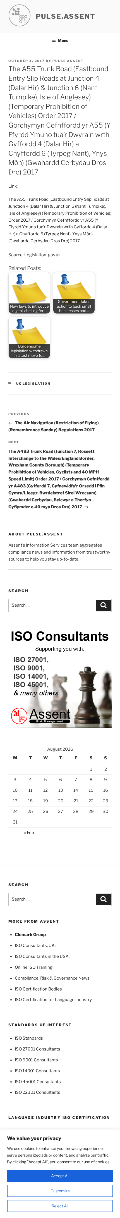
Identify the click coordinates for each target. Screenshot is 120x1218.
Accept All (60, 1175)
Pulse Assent (68, 61)
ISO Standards (29, 1038)
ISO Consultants (31, 945)
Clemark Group (30, 934)
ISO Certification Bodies (38, 989)
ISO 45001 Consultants (38, 1081)
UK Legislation (33, 384)
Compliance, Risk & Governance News (52, 978)
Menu (63, 40)
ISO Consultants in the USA (42, 956)
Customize (60, 1190)
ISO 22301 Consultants (37, 1092)
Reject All (60, 1205)
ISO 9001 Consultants (36, 1060)
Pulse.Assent (65, 16)
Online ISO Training (33, 967)
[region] (60, 1173)
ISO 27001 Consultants (37, 1049)
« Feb (29, 832)
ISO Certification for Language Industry (53, 999)
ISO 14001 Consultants (37, 1070)
